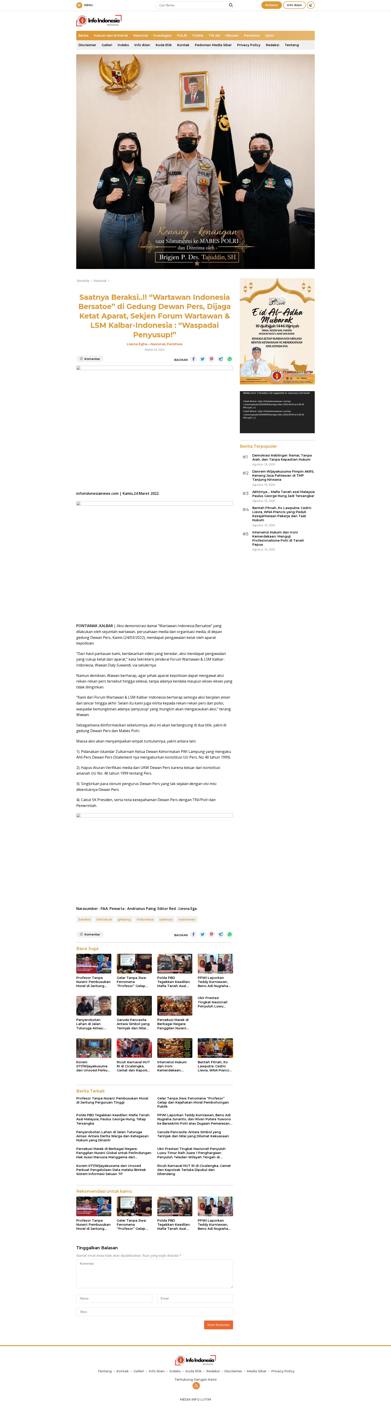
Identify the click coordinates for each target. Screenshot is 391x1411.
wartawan (187, 919)
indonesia (145, 919)
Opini (269, 35)
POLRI (182, 35)
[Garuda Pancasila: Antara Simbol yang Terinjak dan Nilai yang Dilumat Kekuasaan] (134, 1006)
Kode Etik (164, 45)
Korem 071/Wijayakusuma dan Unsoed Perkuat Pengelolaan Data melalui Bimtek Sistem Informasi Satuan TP (93, 1066)
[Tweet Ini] (202, 359)
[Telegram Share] (220, 359)
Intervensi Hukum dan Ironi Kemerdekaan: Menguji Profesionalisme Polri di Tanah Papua (174, 1066)
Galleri (107, 45)
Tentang (292, 45)
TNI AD (214, 35)
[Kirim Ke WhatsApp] (229, 359)
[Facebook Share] (193, 359)
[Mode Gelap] (311, 5)
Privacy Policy (248, 45)
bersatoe (104, 919)
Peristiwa (252, 35)
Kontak (183, 45)
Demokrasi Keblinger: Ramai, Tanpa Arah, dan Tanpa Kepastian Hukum (282, 457)
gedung (124, 919)
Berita (83, 35)
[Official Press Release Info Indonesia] (99, 20)
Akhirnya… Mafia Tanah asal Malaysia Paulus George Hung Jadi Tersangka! (283, 494)
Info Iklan (294, 5)
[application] (277, 412)
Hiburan (231, 35)
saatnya (166, 919)
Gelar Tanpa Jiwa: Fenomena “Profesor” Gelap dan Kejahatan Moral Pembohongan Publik (134, 982)
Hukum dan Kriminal (111, 35)
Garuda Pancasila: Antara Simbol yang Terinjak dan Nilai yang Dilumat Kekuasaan (133, 1024)
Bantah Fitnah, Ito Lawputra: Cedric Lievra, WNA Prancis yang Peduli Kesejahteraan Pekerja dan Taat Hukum (214, 1066)
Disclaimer (87, 45)
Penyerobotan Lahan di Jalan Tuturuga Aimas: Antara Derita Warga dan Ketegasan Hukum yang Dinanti (93, 1024)
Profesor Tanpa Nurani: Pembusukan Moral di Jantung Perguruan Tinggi (93, 982)
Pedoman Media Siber (213, 45)
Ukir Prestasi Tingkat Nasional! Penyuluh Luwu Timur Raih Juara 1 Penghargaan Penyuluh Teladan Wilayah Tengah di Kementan (213, 1002)
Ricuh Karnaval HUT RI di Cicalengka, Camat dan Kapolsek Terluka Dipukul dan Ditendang (134, 1066)
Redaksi (271, 5)
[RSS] (196, 1386)
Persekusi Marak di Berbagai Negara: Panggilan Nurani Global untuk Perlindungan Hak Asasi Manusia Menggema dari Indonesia (173, 1024)
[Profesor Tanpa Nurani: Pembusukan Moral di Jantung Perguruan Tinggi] (93, 963)
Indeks (123, 45)
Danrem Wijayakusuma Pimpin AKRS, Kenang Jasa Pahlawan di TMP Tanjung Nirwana (283, 475)
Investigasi (162, 35)
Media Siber (257, 1371)
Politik (198, 35)
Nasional (140, 35)
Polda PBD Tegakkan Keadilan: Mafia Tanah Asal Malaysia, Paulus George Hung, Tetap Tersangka (174, 982)
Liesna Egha (137, 344)
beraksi (85, 919)
